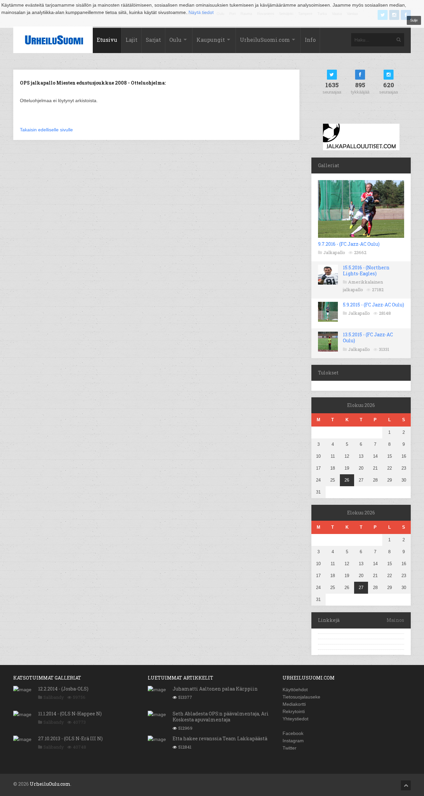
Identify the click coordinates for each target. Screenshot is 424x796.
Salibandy (53, 697)
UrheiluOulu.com (50, 784)
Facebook (293, 733)
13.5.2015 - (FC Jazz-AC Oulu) (368, 337)
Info (310, 39)
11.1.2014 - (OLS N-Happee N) (70, 713)
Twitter (289, 748)
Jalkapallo (334, 252)
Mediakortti (294, 704)
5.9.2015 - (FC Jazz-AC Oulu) (373, 304)
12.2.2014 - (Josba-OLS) (63, 689)
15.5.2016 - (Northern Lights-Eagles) (366, 270)
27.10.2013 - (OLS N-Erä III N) (70, 738)
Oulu (175, 39)
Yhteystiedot (295, 718)
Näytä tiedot (201, 12)
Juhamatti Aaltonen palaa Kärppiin (215, 689)
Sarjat (153, 39)
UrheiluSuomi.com (265, 39)
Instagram (293, 740)
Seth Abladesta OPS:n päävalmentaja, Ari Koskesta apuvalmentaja (221, 716)
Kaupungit (210, 39)
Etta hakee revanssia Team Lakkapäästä (220, 738)
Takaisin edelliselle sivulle (46, 129)
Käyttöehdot (295, 689)
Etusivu (107, 39)
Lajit (131, 39)
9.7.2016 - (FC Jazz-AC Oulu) (349, 244)
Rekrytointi (294, 711)
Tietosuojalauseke (301, 696)
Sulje (414, 20)
